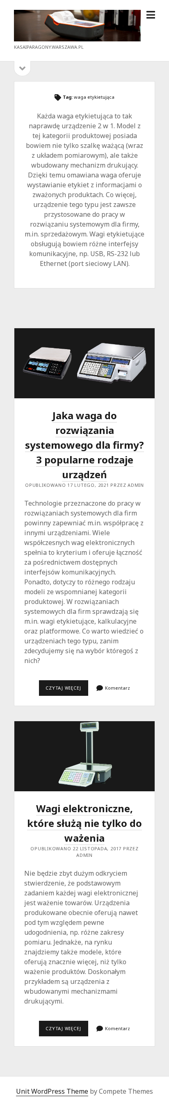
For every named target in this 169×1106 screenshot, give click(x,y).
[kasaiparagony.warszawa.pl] (77, 38)
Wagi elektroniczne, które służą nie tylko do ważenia (84, 756)
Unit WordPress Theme (52, 1091)
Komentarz (117, 688)
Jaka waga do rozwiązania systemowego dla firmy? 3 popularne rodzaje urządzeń (84, 363)
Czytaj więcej (67, 690)
